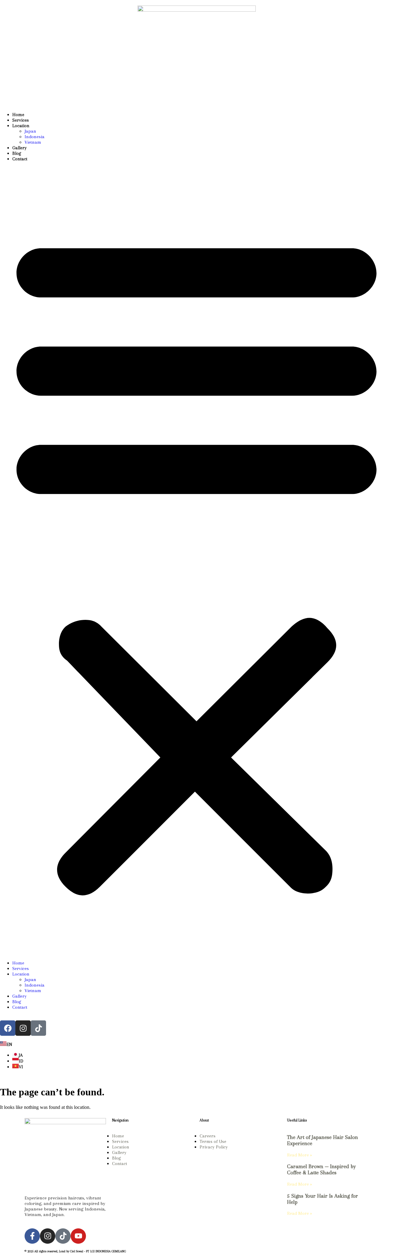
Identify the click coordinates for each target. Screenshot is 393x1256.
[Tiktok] (63, 1236)
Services (20, 120)
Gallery (19, 148)
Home (18, 114)
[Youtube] (78, 1236)
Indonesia (35, 136)
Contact (19, 159)
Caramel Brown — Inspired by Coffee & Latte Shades (321, 1169)
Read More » (299, 1155)
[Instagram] (23, 1028)
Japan (30, 131)
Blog (16, 153)
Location (20, 125)
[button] (196, 560)
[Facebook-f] (32, 1236)
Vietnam (33, 142)
